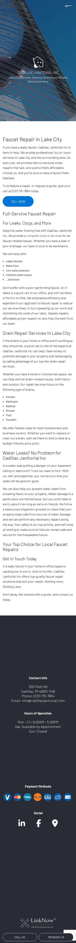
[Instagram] (21, 825)
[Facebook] (38, 825)
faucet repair (62, 152)
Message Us (56, 937)
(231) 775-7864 (43, 696)
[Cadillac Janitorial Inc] (38, 61)
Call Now (18, 201)
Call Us (20, 937)
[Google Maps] (55, 825)
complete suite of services (44, 236)
